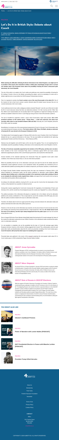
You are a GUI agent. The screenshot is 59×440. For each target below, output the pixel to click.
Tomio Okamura (17, 39)
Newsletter (29, 396)
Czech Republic (14, 37)
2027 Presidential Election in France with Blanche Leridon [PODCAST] (35, 345)
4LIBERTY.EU (28, 435)
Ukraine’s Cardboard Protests (25, 318)
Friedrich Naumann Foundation (29, 393)
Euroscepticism (41, 37)
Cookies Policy (29, 407)
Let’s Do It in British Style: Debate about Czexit (19, 10)
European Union (30, 37)
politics (9, 39)
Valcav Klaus (38, 39)
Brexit (7, 37)
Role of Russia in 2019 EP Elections (39, 33)
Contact (29, 413)
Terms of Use (29, 401)
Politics (3, 10)
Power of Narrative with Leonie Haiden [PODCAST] (32, 331)
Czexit (22, 37)
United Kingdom (28, 39)
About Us (29, 385)
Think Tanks (29, 390)
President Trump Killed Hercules (26, 359)
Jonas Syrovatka (8, 33)
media (49, 37)
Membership (29, 388)
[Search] (52, 6)
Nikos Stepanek (20, 33)
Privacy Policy (29, 404)
